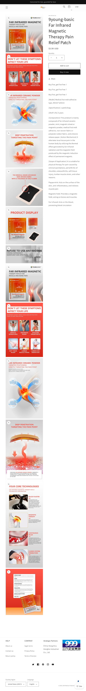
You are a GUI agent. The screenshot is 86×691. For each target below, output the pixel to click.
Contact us (9, 651)
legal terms (29, 646)
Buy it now (64, 72)
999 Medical (66, 685)
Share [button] (53, 79)
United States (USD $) (15, 684)
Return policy (10, 656)
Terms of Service (30, 656)
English (32, 684)
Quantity (51, 53)
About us (9, 646)
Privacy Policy (29, 651)
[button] (6, 7)
